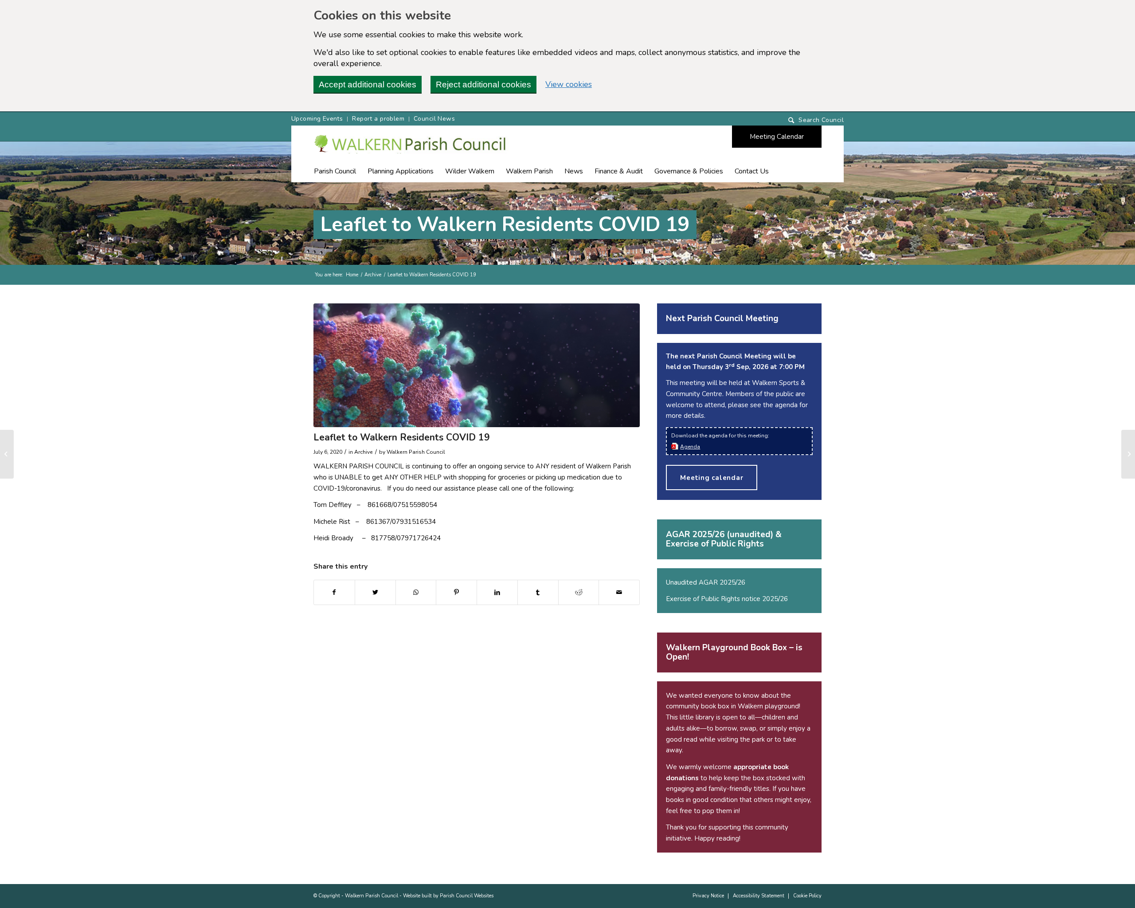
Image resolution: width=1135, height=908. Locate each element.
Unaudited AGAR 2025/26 (705, 582)
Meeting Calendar (777, 136)
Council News (434, 118)
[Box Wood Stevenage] (7, 454)
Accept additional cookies (367, 84)
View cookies (568, 84)
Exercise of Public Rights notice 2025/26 (727, 598)
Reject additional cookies (483, 84)
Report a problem (378, 118)
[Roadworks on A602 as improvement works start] (1128, 454)
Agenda (690, 446)
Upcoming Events (317, 118)
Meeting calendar (711, 477)
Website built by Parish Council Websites (448, 895)
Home (352, 274)
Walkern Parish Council (371, 895)
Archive (372, 274)
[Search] (816, 120)
